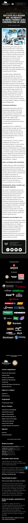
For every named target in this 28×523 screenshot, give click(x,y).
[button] (8, 249)
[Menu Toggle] (12, 4)
